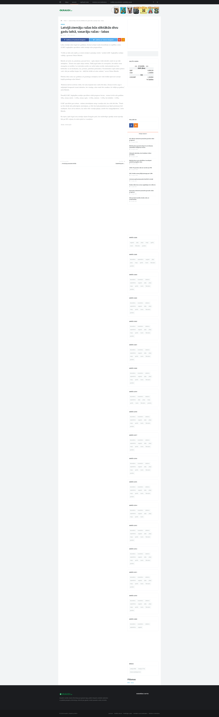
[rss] (136, 125)
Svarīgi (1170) (141, 668)
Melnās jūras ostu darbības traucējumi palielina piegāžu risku (140, 161)
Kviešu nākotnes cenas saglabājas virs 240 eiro (142, 185)
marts (131, 246)
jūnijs (142, 242)
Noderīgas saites (127, 713)
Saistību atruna (118, 713)
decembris (132, 259)
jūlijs (137, 242)
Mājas (66, 2)
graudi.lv (64, 35)
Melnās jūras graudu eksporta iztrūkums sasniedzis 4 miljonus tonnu (141, 146)
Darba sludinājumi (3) (135, 672)
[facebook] (153, 2)
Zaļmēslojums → (120, 163)
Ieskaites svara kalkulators (99, 2)
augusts (132, 242)
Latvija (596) (133, 668)
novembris (140, 279)
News (65, 20)
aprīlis (152, 242)
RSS (128, 682)
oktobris (147, 279)
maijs (147, 242)
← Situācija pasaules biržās (68, 163)
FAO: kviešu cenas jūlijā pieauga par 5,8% (141, 173)
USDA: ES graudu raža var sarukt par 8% (140, 167)
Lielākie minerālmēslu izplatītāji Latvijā (121, 2)
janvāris (144, 246)
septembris (140, 259)
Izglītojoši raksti (84, 2)
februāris (137, 246)
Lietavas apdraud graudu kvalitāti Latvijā (141, 179)
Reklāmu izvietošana (154, 713)
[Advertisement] (93, 146)
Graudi (63, 24)
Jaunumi (74, 2)
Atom (132, 682)
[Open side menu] (60, 2)
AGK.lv (75, 713)
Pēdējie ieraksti (143, 133)
